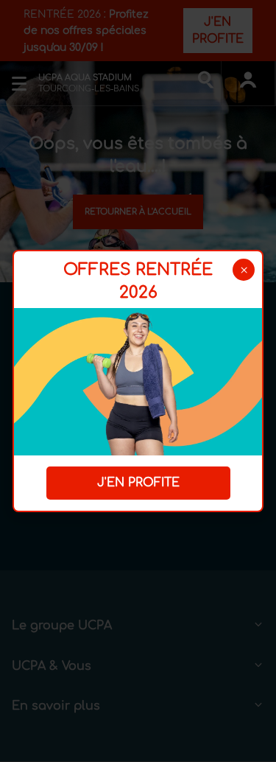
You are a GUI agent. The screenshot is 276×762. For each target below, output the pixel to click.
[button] (244, 270)
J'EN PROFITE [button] (138, 482)
